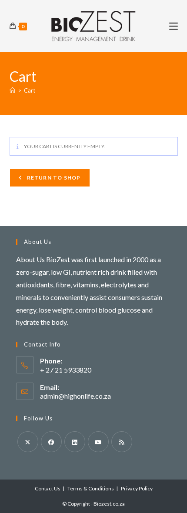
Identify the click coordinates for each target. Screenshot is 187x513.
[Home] (12, 90)
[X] (27, 441)
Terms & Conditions (90, 488)
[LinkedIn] (74, 441)
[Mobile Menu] (173, 26)
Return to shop (53, 177)
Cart (29, 90)
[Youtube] (98, 441)
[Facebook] (51, 441)
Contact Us (47, 488)
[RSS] (121, 441)
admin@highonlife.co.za (75, 396)
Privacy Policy (137, 488)
